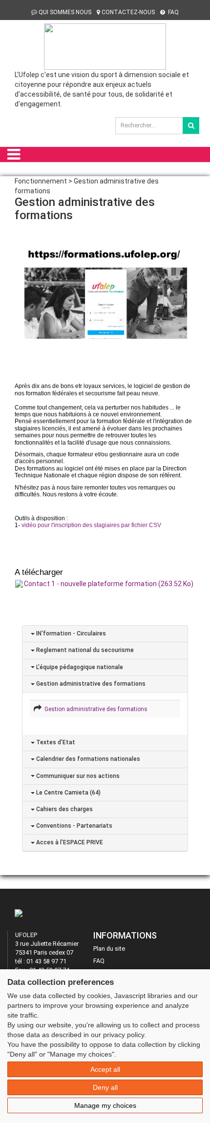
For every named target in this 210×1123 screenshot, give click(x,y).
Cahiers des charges (64, 809)
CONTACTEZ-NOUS (128, 12)
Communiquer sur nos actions (77, 776)
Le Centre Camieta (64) (68, 792)
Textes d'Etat (55, 742)
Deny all (105, 1087)
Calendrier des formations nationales (87, 758)
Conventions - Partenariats (73, 825)
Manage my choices (105, 1105)
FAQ (173, 12)
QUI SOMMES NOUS (65, 12)
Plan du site (109, 948)
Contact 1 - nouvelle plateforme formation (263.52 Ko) (108, 584)
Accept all (105, 1069)
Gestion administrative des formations (90, 683)
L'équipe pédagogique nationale (79, 667)
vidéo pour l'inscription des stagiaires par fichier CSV (91, 525)
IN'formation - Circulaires (70, 633)
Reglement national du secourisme (84, 650)
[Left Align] (191, 125)
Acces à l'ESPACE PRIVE (69, 842)
